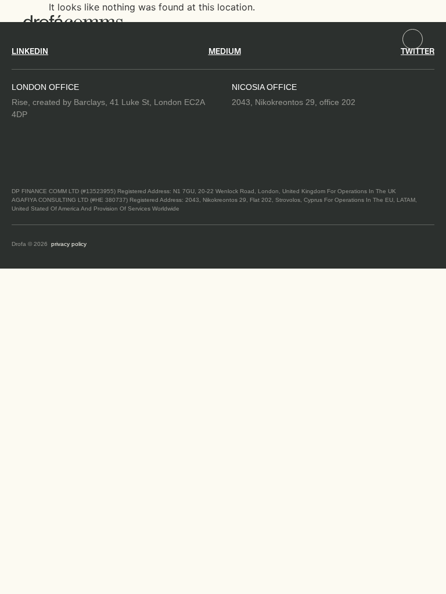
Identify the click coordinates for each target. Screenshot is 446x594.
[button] (412, 39)
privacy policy (69, 244)
